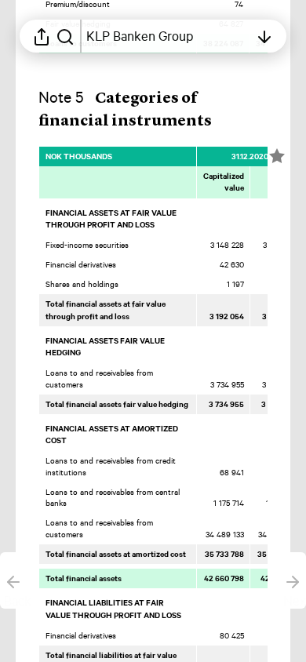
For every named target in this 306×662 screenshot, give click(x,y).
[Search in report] (65, 36)
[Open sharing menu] (41, 36)
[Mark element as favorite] (277, 156)
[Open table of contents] (264, 36)
